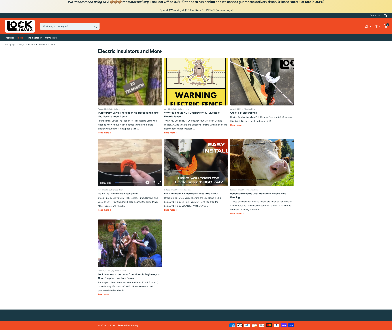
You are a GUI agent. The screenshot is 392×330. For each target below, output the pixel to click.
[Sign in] (378, 26)
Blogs (21, 44)
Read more (104, 132)
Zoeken (95, 26)
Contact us (375, 15)
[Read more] (368, 26)
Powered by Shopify (128, 325)
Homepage (10, 44)
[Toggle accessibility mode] (385, 15)
